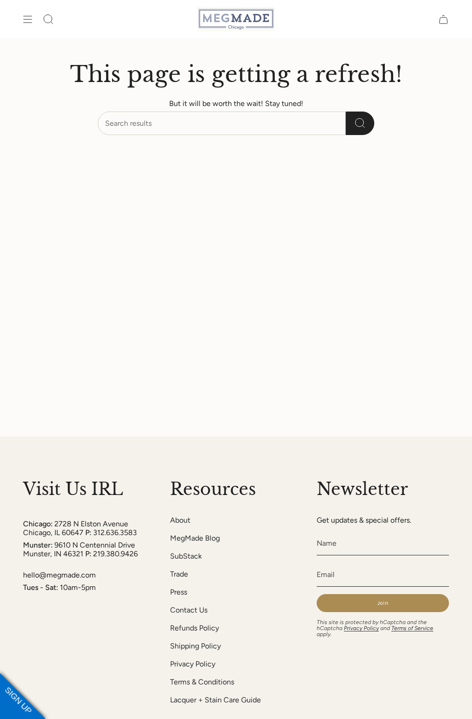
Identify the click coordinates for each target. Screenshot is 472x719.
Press (178, 592)
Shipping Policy (195, 646)
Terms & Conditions (202, 682)
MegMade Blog (195, 538)
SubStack (186, 556)
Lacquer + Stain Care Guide (215, 699)
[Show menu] (27, 19)
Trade (179, 574)
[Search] (360, 123)
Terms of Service (412, 628)
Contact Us (188, 610)
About (180, 520)
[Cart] (443, 19)
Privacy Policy (192, 664)
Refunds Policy (194, 628)
